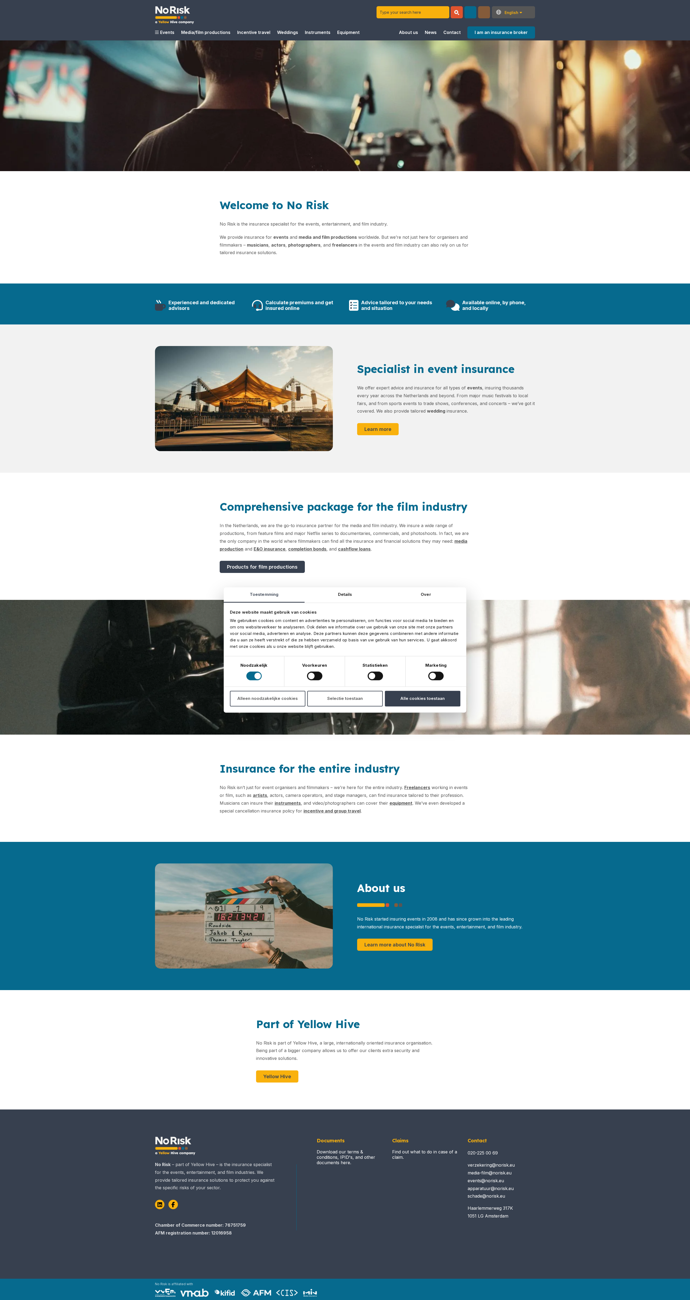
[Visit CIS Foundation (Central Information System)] (287, 1293)
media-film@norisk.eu (490, 1172)
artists (260, 795)
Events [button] (167, 32)
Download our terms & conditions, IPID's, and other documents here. (346, 1157)
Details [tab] (345, 594)
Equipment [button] (348, 32)
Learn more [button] (377, 429)
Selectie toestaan (345, 698)
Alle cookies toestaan (422, 698)
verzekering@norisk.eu (491, 1165)
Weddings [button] (287, 32)
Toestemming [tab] (264, 594)
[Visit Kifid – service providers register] (224, 1293)
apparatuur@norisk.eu (491, 1188)
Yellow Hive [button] (277, 1076)
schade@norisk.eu (486, 1196)
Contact (452, 32)
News (431, 32)
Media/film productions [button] (205, 32)
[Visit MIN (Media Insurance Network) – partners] (310, 1293)
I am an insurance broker (501, 32)
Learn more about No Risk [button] (394, 945)
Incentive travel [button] (253, 32)
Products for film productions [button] (262, 567)
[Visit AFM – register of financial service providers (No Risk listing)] (256, 1293)
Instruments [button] (317, 32)
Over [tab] (426, 594)
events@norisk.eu (486, 1180)
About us (408, 32)
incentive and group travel (332, 811)
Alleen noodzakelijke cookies (267, 698)
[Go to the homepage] (174, 12)
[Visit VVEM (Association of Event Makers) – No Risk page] (165, 1293)
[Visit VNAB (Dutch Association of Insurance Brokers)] (194, 1293)
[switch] (314, 676)
